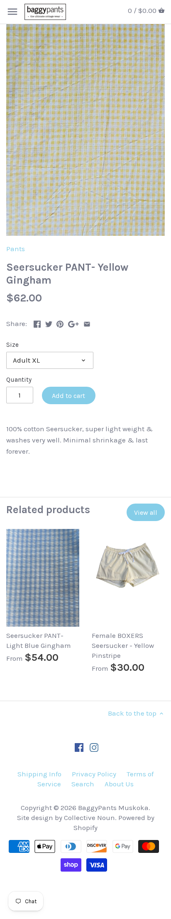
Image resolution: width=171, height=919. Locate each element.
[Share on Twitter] (48, 323)
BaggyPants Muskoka (113, 807)
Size (12, 344)
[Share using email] (86, 323)
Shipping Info (39, 774)
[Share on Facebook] (37, 323)
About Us (119, 784)
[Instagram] (94, 747)
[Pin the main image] (60, 323)
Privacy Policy (94, 774)
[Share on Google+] (73, 323)
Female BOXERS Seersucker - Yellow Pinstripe (123, 645)
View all (145, 512)
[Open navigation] (12, 11)
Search (82, 784)
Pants (15, 249)
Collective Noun (89, 817)
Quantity (19, 379)
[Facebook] (79, 747)
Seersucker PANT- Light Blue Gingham (38, 640)
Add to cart (68, 396)
